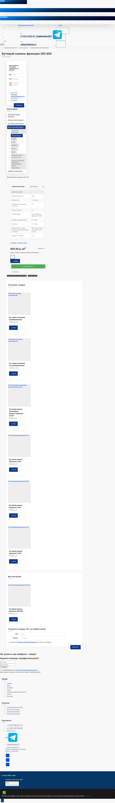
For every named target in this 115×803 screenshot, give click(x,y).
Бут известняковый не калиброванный (17, 364)
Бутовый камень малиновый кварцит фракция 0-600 (16, 412)
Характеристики (18, 186)
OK (3, 792)
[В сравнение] (10, 331)
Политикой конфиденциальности (26, 670)
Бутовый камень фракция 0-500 (15, 506)
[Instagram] (7, 755)
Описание (33, 186)
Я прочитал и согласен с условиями (17, 96)
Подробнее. (87, 796)
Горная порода (23, 47)
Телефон (10, 79)
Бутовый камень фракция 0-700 (15, 552)
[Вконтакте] (7, 760)
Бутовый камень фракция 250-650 (39, 47)
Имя (10, 74)
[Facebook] (7, 764)
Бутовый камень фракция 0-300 (15, 460)
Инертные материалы (11, 47)
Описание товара (10, 84)
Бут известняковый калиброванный (17, 318)
